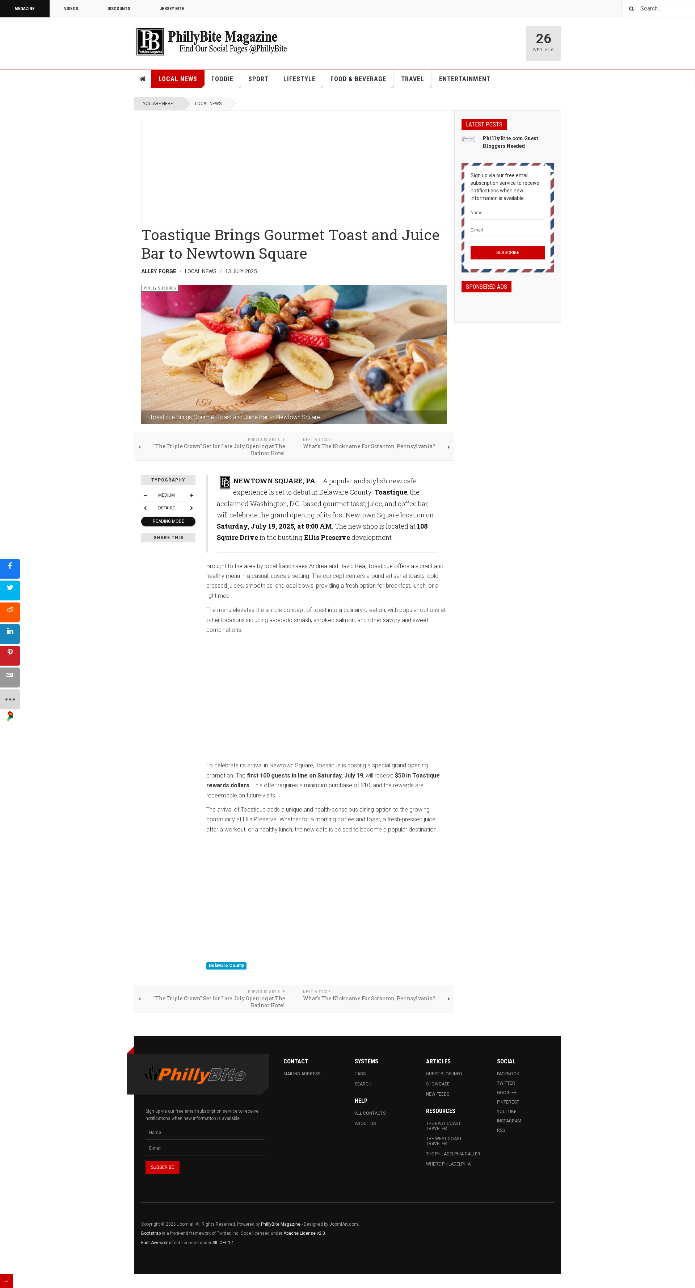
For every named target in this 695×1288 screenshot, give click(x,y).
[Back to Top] (6, 1281)
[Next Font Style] (191, 508)
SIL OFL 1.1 (223, 1242)
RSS (501, 1130)
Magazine (24, 8)
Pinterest (508, 1102)
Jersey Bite (172, 8)
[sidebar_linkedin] (10, 634)
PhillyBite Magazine (280, 1224)
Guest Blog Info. (444, 1073)
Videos (71, 8)
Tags (360, 1073)
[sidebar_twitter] (10, 590)
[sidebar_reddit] (10, 612)
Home (143, 79)
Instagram (509, 1121)
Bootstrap (151, 1233)
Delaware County (226, 965)
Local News (178, 79)
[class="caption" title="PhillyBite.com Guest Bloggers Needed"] (468, 139)
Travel (412, 79)
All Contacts (370, 1113)
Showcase (438, 1084)
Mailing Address (301, 1073)
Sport (258, 79)
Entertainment (464, 79)
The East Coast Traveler (443, 1126)
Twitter (506, 1083)
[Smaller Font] (145, 495)
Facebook (508, 1073)
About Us (365, 1123)
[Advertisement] (294, 170)
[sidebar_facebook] (10, 569)
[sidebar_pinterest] (10, 656)
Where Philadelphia (448, 1164)
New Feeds (437, 1094)
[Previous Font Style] (145, 508)
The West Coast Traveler (444, 1141)
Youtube (507, 1111)
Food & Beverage (358, 79)
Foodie (222, 79)
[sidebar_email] (10, 677)
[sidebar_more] (10, 699)
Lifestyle (299, 79)
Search (363, 1084)
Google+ (507, 1092)
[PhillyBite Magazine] (211, 41)
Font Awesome (156, 1242)
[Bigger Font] (191, 495)
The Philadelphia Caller (453, 1153)
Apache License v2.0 (304, 1233)
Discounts (119, 8)
